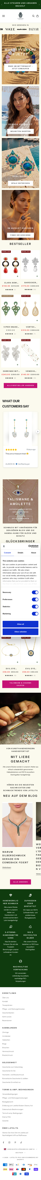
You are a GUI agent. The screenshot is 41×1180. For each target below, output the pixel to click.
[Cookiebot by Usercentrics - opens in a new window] (28, 546)
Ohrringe (5, 1032)
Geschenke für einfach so (11, 1082)
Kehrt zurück (6, 1017)
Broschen (5, 1048)
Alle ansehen (20, 882)
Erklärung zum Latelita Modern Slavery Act (17, 1106)
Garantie (5, 1121)
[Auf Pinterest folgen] (15, 1142)
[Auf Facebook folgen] (3, 1142)
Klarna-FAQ (6, 1117)
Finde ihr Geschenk (20, 235)
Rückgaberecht (7, 1102)
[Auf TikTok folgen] (21, 1142)
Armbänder (6, 1036)
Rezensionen (7, 1020)
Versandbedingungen (10, 1094)
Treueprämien (7, 1005)
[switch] (35, 599)
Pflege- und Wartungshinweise (13, 1009)
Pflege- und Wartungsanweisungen (15, 1098)
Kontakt (5, 1001)
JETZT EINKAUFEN (20, 518)
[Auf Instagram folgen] (9, 1142)
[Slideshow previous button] (3, 431)
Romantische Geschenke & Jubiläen (15, 1078)
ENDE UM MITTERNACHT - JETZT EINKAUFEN (20, 67)
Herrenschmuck (8, 1051)
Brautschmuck (7, 1055)
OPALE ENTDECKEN (20, 183)
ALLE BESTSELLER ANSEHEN (20, 385)
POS (19, 1157)
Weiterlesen (6, 867)
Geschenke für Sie (8, 1071)
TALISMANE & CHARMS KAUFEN (20, 684)
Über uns (5, 998)
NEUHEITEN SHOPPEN (20, 131)
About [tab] (33, 553)
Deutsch (19, 1152)
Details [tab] (20, 553)
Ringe (4, 1044)
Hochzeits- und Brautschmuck (13, 1075)
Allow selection (20, 632)
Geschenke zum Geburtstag (12, 1067)
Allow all (20, 624)
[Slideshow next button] (38, 431)
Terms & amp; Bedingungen (12, 1113)
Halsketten (6, 1040)
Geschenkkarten (8, 1013)
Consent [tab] (7, 553)
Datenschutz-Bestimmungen (12, 1109)
